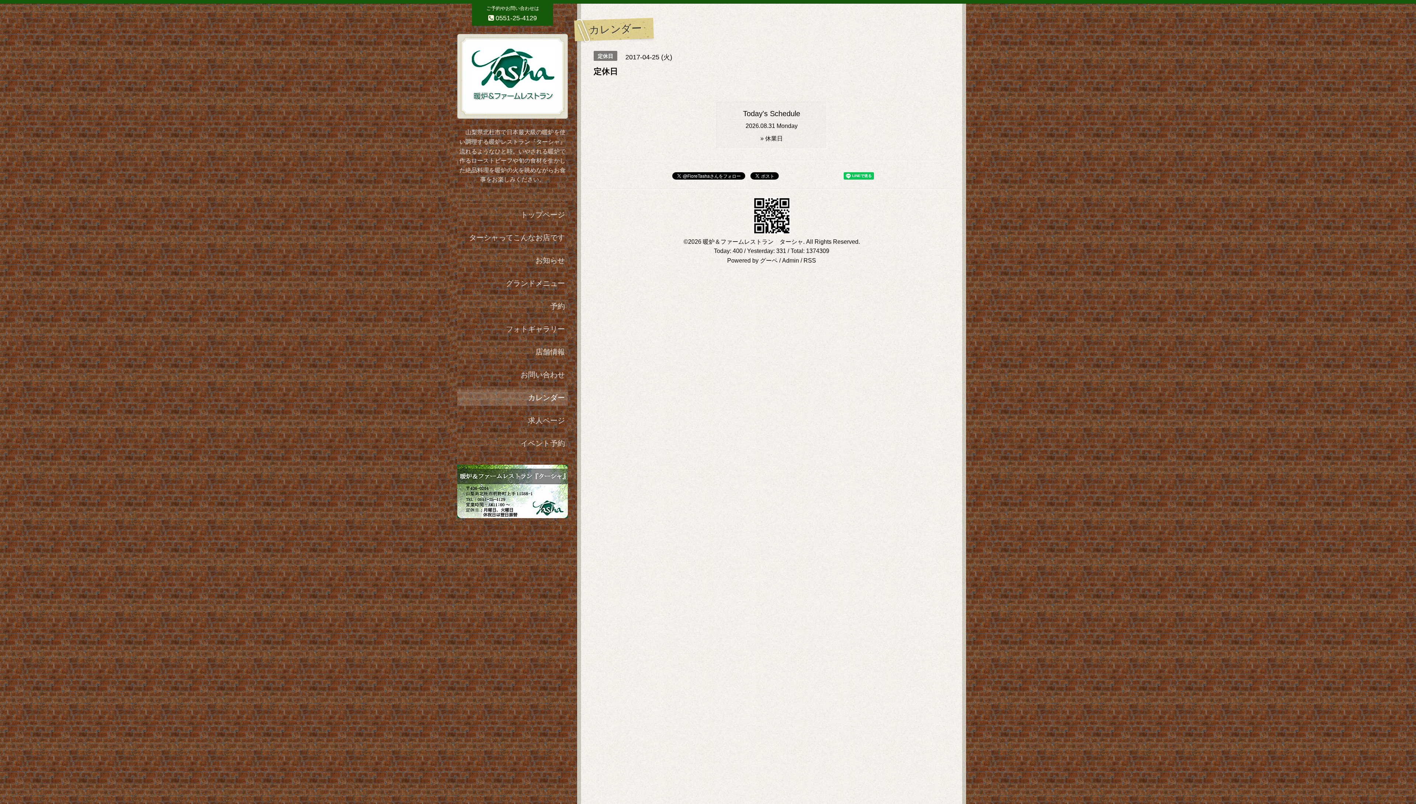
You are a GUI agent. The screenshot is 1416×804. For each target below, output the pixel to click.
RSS (810, 260)
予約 (557, 306)
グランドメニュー (535, 283)
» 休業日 (771, 138)
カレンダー (546, 398)
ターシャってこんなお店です (517, 237)
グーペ (769, 260)
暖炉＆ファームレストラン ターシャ (753, 242)
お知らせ (550, 260)
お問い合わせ (543, 375)
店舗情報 (550, 352)
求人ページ (546, 420)
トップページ (543, 215)
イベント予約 (543, 443)
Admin (790, 260)
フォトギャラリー (535, 329)
